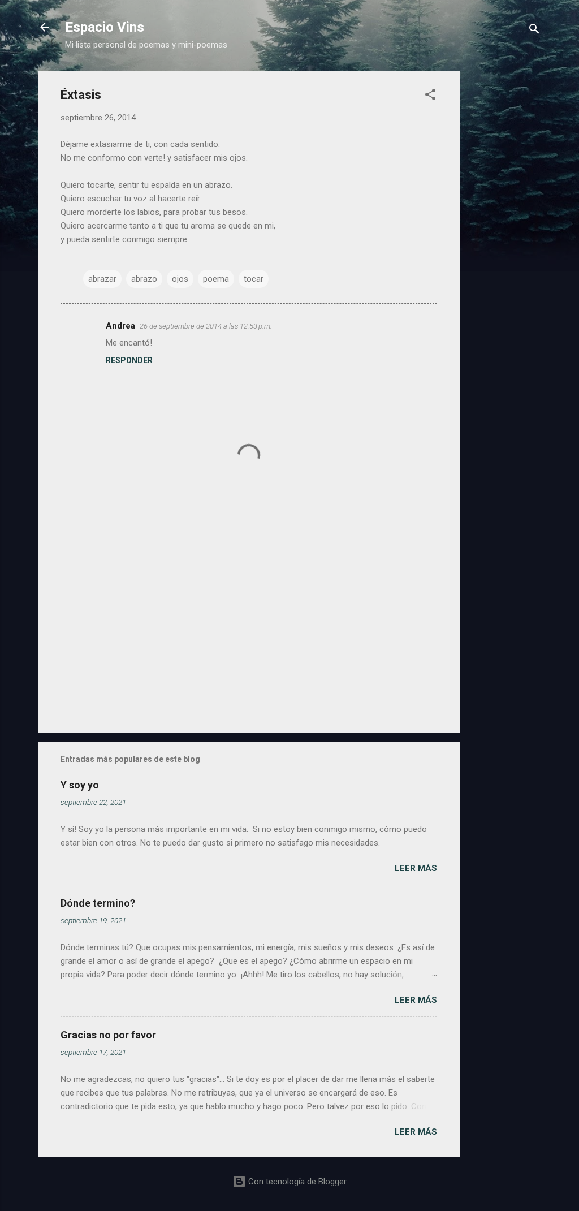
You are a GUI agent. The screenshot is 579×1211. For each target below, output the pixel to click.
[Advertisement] (505, 240)
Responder (129, 360)
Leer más (416, 868)
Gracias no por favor (108, 1035)
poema (216, 279)
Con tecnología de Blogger (296, 1181)
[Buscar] (534, 31)
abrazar (102, 279)
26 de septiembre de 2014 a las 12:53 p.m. (206, 326)
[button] (430, 96)
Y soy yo (80, 785)
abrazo (144, 279)
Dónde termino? (98, 903)
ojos (180, 279)
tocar (253, 279)
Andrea (120, 326)
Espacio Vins (104, 27)
